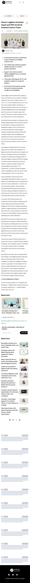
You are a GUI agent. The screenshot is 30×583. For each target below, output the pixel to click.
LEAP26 (9, 16)
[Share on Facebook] (9, 419)
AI (23, 16)
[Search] (19, 2)
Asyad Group (24, 103)
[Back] (27, 23)
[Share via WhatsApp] (16, 419)
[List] (23, 2)
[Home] (2, 30)
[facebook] (13, 575)
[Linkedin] (9, 575)
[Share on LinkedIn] (19, 419)
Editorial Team (9, 51)
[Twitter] (17, 575)
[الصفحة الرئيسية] (7, 2)
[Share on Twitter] (13, 419)
